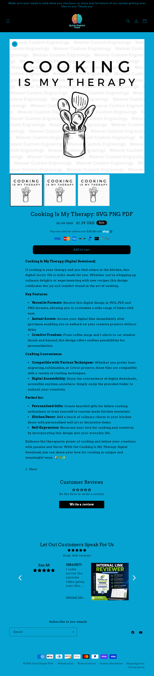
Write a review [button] (81, 504)
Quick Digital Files (42, 663)
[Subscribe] (73, 632)
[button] (8, 21)
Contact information (111, 663)
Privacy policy (136, 667)
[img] (77, 550)
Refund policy (66, 663)
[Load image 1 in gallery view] (26, 190)
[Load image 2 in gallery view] (60, 190)
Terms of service (87, 663)
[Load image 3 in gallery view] (94, 190)
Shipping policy (136, 663)
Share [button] (33, 469)
